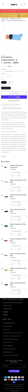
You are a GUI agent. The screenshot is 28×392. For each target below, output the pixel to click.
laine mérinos (6, 88)
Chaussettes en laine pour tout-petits (11, 336)
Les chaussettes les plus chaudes (10, 355)
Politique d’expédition (14, 390)
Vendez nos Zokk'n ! (7, 342)
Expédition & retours (7, 352)
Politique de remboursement (16, 386)
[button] (2, 4)
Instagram (5, 311)
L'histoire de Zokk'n (7, 326)
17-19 (4, 82)
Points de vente (6, 329)
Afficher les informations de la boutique (12, 108)
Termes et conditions (8, 345)
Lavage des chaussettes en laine (10, 339)
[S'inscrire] (23, 366)
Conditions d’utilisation (20, 388)
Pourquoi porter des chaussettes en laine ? (13, 332)
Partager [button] (4, 156)
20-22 (10, 82)
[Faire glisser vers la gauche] (10, 52)
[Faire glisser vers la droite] (17, 52)
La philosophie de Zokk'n (9, 323)
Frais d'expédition (9, 71)
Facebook (5, 314)
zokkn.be (8, 384)
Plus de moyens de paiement (14, 100)
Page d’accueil (4, 18)
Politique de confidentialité (9, 349)
